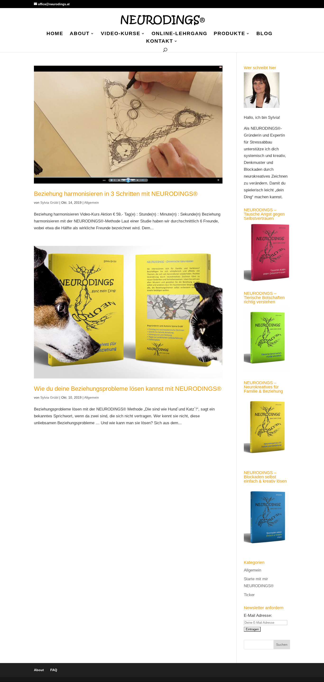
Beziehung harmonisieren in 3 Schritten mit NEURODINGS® (116, 193)
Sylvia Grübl (49, 202)
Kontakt (159, 41)
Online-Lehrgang (179, 34)
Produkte (229, 34)
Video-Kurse (120, 34)
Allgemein (91, 202)
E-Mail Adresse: (258, 615)
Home (54, 34)
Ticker (249, 595)
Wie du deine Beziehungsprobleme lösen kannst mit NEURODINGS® (127, 388)
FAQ (53, 670)
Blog (264, 34)
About (80, 34)
